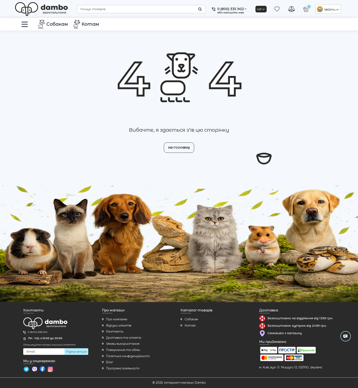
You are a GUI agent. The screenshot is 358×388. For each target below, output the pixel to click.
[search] (200, 9)
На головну (179, 147)
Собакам (191, 319)
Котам (190, 325)
